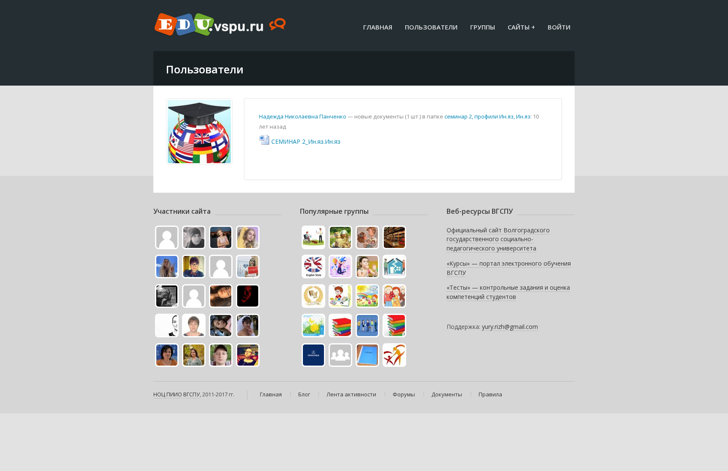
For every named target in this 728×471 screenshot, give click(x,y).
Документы (446, 394)
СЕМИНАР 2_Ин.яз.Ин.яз (305, 141)
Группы (482, 27)
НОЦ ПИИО (167, 394)
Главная (377, 27)
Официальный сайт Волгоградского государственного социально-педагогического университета (498, 239)
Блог (304, 394)
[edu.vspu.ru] (221, 25)
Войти (559, 27)
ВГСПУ (191, 394)
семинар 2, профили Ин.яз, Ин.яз (487, 116)
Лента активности (351, 394)
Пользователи (431, 27)
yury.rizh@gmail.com (510, 327)
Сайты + (521, 27)
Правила (490, 394)
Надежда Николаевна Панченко (302, 116)
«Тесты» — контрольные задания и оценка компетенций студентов (508, 292)
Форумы (404, 394)
